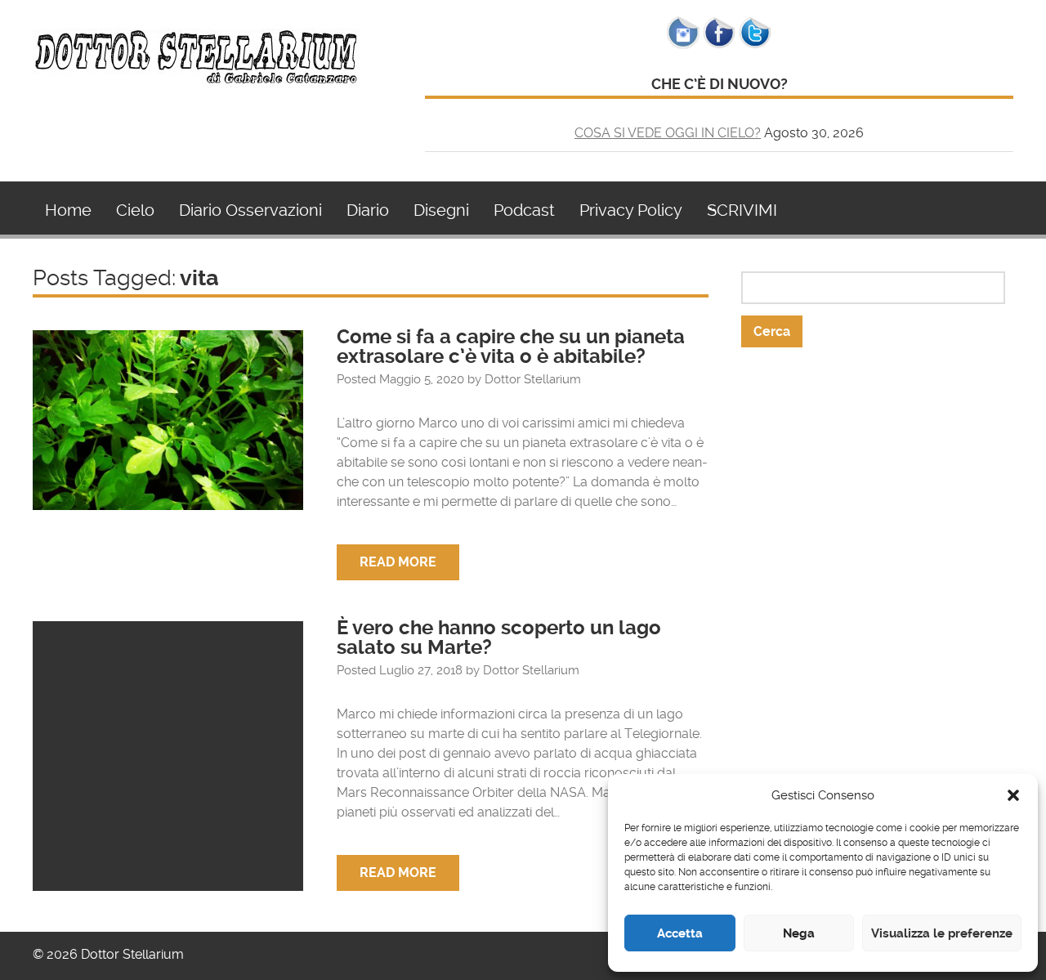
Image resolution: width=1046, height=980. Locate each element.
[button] (1013, 795)
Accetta (680, 933)
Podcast (524, 210)
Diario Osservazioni (250, 210)
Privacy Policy (630, 210)
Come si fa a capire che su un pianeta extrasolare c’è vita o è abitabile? (511, 346)
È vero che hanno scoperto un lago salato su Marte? (499, 637)
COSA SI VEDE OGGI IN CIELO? (667, 133)
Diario (367, 210)
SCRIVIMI (742, 210)
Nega (799, 933)
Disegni (441, 210)
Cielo (135, 210)
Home (68, 210)
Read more (398, 562)
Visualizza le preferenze (941, 933)
